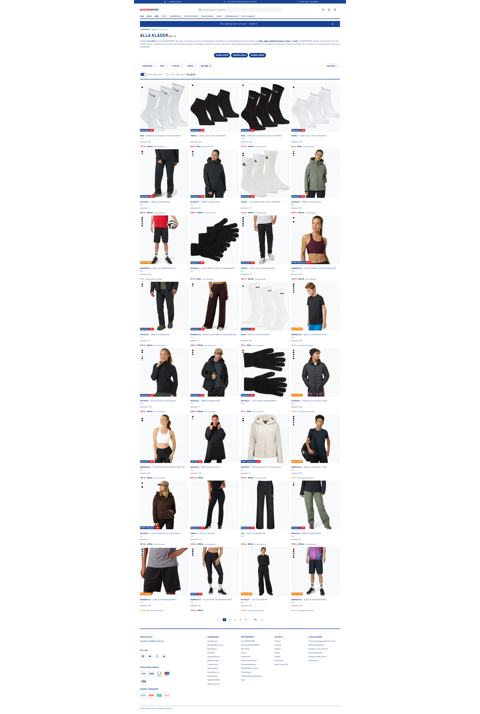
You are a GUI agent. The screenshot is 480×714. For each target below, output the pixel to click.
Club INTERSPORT (248, 641)
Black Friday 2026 (281, 664)
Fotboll (277, 653)
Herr (156, 16)
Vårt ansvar (245, 649)
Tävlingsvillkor (212, 668)
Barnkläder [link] (257, 55)
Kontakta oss (212, 641)
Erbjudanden (207, 16)
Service (244, 653)
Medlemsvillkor (213, 660)
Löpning (278, 645)
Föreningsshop (232, 16)
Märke (190, 66)
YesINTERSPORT (213, 680)
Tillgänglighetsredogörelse (251, 676)
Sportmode (279, 660)
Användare (147, 66)
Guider (219, 16)
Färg (162, 66)
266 (255, 620)
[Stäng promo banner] (332, 23)
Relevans (331, 66)
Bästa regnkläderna (316, 645)
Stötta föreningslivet (249, 660)
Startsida (146, 29)
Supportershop (191, 16)
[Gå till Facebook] (157, 656)
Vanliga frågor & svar (215, 645)
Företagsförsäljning (248, 664)
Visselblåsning (213, 672)
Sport (164, 16)
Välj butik (190, 74)
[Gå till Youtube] (150, 656)
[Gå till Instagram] (143, 656)
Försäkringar (212, 676)
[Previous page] (218, 619)
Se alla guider (313, 660)
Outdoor (278, 649)
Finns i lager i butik (177, 74)
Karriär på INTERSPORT (250, 645)
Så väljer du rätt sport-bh (318, 649)
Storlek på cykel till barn (317, 657)
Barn (149, 16)
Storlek (176, 66)
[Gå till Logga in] (329, 9)
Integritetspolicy (213, 657)
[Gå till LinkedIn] (164, 656)
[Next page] (262, 619)
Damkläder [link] (222, 55)
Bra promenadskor (315, 653)
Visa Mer (204, 66)
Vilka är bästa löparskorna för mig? (321, 641)
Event (243, 680)
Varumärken (175, 16)
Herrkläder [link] (239, 55)
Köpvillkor (211, 653)
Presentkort (245, 657)
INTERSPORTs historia (249, 668)
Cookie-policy (212, 664)
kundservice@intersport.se (152, 641)
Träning (278, 641)
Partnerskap (246, 672)
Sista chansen (248, 16)
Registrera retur (213, 684)
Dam (142, 16)
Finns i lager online (155, 74)
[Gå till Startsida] (149, 9)
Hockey (277, 657)
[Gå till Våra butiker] (323, 9)
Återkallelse (212, 649)
